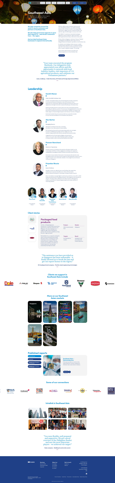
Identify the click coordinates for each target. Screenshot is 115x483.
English (74, 2)
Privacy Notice (69, 476)
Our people (54, 463)
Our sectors (54, 466)
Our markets (54, 465)
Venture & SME (43, 463)
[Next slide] (81, 72)
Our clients (54, 468)
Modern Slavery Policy (83, 476)
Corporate (42, 466)
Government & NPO (44, 465)
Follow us (66, 465)
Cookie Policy (64, 476)
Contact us (67, 463)
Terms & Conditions (58, 476)
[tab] (32, 219)
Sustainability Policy (76, 476)
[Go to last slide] (34, 72)
